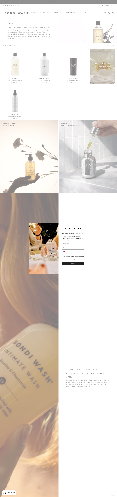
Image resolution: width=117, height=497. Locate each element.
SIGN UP (73, 263)
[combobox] (65, 252)
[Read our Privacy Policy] (84, 259)
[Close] (86, 225)
